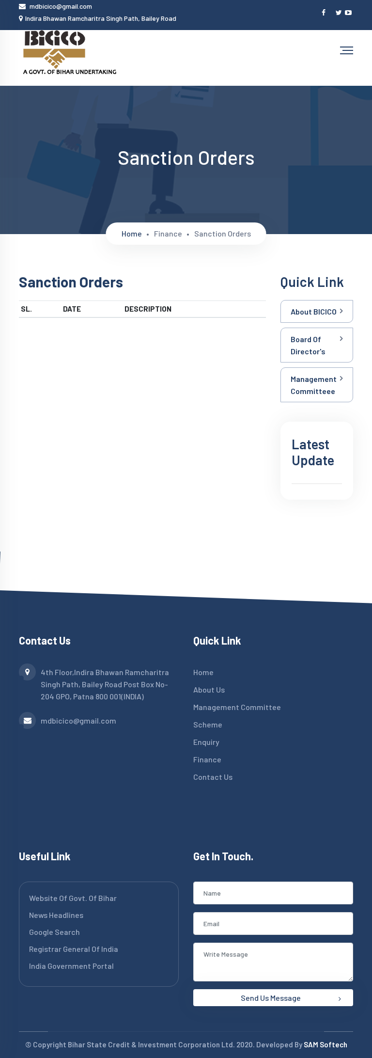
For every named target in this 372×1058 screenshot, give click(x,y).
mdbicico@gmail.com (61, 6)
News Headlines (56, 914)
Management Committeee (314, 384)
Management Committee (237, 706)
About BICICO (314, 311)
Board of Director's (308, 345)
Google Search (54, 931)
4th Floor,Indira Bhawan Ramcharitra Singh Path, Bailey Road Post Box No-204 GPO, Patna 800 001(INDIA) (105, 684)
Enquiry (206, 741)
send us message (271, 997)
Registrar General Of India (73, 948)
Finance (207, 759)
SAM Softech (325, 1044)
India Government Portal (71, 965)
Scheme (207, 724)
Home (203, 672)
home (132, 233)
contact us (212, 776)
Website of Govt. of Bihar (73, 897)
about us (209, 689)
